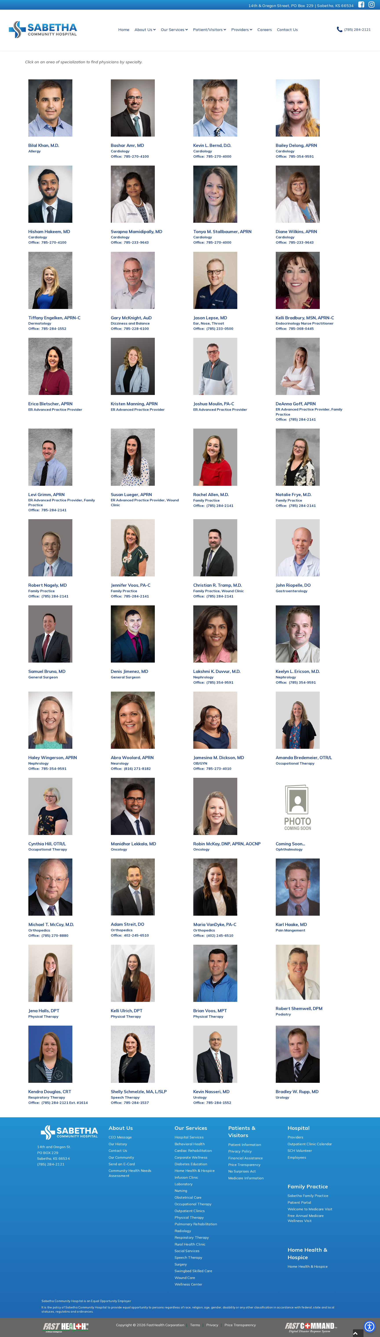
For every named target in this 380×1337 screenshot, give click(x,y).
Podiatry (283, 1014)
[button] (358, 1333)
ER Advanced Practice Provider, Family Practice (309, 411)
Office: (116, 156)
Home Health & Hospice (195, 1170)
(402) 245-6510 (219, 935)
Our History (118, 1144)
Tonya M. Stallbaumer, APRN (222, 231)
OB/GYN (200, 763)
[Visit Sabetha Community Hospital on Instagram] (371, 4)
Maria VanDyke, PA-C (214, 924)
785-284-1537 (136, 1102)
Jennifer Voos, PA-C (130, 585)
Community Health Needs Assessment (130, 1173)
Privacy (212, 1325)
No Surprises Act (242, 1171)
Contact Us (287, 29)
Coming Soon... (290, 843)
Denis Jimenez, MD (129, 671)
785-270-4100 (136, 156)
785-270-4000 (218, 156)
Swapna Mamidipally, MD (136, 231)
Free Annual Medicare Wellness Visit (306, 1218)
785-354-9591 (301, 156)
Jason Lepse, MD (210, 317)
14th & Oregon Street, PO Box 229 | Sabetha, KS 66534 (301, 5)
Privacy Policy (240, 1151)
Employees (297, 1157)
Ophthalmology (289, 849)
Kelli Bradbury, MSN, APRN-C (305, 317)
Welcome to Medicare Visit (310, 1209)
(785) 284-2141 (302, 419)
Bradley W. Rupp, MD (297, 1091)
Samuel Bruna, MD (47, 671)
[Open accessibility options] (370, 1327)
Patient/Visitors (208, 29)
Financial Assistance (245, 1158)
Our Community (121, 1157)
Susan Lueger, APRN (131, 494)
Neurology (120, 763)
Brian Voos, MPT (210, 1010)
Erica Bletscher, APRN (50, 403)
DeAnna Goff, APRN (296, 403)
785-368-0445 (301, 328)
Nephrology (203, 677)
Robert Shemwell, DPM (299, 1008)
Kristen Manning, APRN (134, 403)
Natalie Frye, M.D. (293, 494)
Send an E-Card (122, 1164)
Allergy (34, 151)
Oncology (119, 849)
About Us (143, 29)
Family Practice (206, 500)
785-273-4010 (218, 768)
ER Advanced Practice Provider (55, 409)
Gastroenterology (291, 591)
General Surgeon (43, 677)
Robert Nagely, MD (47, 585)
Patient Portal (299, 1202)
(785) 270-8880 (54, 935)
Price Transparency (244, 1164)
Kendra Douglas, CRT (49, 1091)
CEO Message (120, 1137)
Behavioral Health (190, 1144)
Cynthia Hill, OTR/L (47, 843)
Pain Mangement (290, 930)
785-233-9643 (136, 242)
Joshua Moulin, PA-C (213, 403)
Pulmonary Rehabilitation (196, 1224)
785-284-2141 (53, 510)
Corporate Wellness (191, 1157)
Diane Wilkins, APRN (296, 231)
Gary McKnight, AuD (131, 317)
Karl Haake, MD (291, 924)
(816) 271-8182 (137, 768)
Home (123, 29)
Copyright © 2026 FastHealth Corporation (150, 1325)
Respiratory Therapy (46, 1097)
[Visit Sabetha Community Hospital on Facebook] (361, 4)
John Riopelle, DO (293, 585)
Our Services (172, 29)
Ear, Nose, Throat (208, 323)
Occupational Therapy (295, 763)
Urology (200, 1097)
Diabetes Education (191, 1164)
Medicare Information (246, 1178)
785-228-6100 (136, 328)
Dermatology (39, 323)
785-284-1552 (53, 328)
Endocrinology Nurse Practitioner (305, 323)
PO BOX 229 (47, 1153)
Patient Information (244, 1144)
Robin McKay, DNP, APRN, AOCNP (227, 843)
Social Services (187, 1251)
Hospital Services (189, 1137)
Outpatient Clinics (190, 1211)
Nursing (181, 1190)
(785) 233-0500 (219, 328)
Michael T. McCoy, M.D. (51, 924)
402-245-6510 (136, 935)
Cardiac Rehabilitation (193, 1150)
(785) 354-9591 (219, 682)
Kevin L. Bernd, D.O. (212, 145)
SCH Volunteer (300, 1150)
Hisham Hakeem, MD (49, 231)
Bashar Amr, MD (127, 145)
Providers (240, 29)
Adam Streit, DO (127, 924)
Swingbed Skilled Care (193, 1271)
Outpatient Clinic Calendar (310, 1144)
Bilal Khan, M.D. (43, 145)
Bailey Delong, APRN (296, 145)
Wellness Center (188, 1284)
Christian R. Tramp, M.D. (217, 585)
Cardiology (120, 151)
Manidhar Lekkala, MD (133, 843)
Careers (265, 29)
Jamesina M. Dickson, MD (218, 757)
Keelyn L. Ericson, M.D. (298, 671)
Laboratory (184, 1184)
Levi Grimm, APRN (46, 494)
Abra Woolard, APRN (132, 757)
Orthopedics (39, 930)
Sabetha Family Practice (308, 1195)
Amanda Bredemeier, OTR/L (304, 757)
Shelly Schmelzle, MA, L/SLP (139, 1091)
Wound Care (185, 1277)
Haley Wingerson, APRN (52, 757)
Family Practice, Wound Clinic (218, 591)
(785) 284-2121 (51, 1164)
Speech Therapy (125, 1097)
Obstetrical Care (188, 1197)
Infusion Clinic (186, 1177)
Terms (195, 1325)
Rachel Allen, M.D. (211, 494)
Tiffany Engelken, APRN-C (54, 317)
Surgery (181, 1264)
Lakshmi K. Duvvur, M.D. (216, 671)
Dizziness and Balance (130, 323)
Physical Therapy (43, 1016)
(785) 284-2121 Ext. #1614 (64, 1102)
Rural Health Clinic (190, 1244)
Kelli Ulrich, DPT (126, 1010)
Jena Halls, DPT (43, 1010)
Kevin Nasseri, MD (211, 1091)
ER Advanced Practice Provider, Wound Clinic (145, 502)
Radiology (183, 1231)
